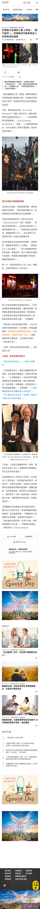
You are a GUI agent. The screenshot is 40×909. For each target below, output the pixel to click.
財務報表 (8, 879)
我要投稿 (29, 870)
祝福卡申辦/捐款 (21, 879)
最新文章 (6, 10)
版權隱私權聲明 (20, 876)
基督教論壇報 (17, 10)
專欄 (36, 10)
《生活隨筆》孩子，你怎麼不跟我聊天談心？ (19, 653)
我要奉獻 (11, 553)
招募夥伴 (8, 876)
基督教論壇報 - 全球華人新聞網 (5, 3)
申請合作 (18, 873)
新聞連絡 (18, 870)
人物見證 (29, 10)
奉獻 (29, 3)
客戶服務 (29, 873)
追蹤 (31, 40)
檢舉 (36, 39)
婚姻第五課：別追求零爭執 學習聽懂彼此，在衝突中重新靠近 (18, 687)
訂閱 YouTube (21, 542)
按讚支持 (29, 536)
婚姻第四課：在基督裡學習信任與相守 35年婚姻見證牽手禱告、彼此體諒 (20, 721)
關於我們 (8, 870)
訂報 (24, 3)
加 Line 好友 (11, 536)
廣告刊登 (8, 873)
